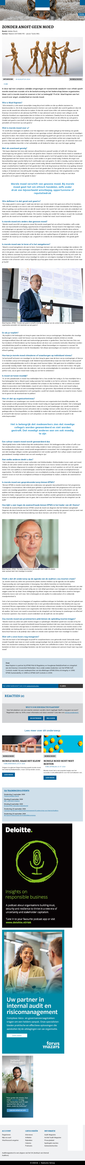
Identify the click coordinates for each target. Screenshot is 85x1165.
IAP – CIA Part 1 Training (12, 801)
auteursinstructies (33, 686)
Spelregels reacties (51, 1143)
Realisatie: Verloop (48, 1163)
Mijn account (6, 1137)
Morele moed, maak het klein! (21, 761)
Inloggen (50, 718)
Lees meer (8, 775)
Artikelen (28, 1137)
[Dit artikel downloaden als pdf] (81, 686)
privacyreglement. (72, 712)
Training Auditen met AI (11, 796)
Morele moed (76, 79)
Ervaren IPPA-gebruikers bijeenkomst (16, 805)
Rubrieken (28, 1140)
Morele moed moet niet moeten (59, 762)
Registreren (35, 718)
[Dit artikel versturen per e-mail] (77, 686)
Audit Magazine (42, 3)
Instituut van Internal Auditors (42, 8)
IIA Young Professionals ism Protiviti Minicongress (20, 815)
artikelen (53, 766)
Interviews (29, 1135)
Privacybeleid (49, 1140)
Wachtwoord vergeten (10, 1140)
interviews (8, 79)
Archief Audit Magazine (52, 1137)
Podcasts (28, 1146)
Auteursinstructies (51, 1146)
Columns (28, 1143)
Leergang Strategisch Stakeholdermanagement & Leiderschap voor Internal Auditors (31, 810)
